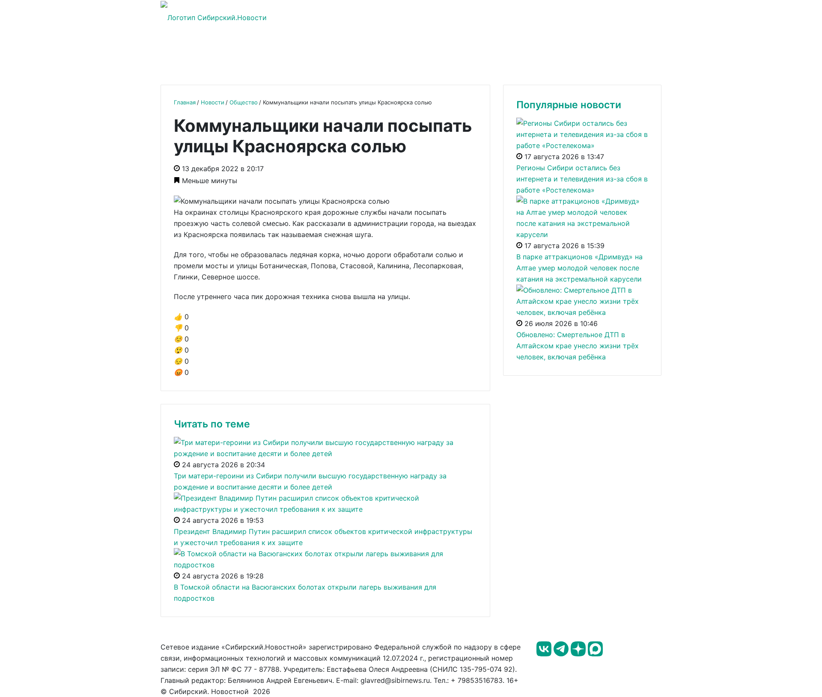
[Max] (595, 654)
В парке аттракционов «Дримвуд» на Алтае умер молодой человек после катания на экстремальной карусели (579, 267)
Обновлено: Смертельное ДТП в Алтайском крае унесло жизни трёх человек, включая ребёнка (577, 345)
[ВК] (545, 654)
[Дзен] (579, 654)
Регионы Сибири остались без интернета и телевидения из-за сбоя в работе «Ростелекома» (582, 178)
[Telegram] (562, 654)
